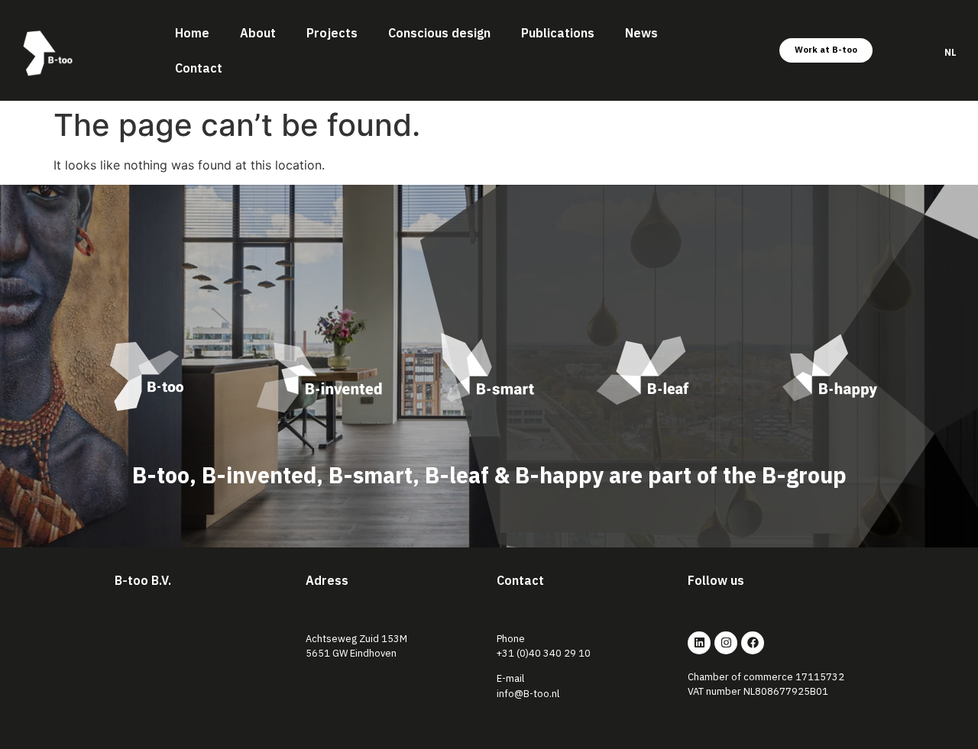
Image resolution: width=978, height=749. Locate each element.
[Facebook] (752, 642)
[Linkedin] (699, 642)
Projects (332, 32)
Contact (198, 68)
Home (192, 32)
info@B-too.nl (528, 693)
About (258, 32)
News (641, 32)
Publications (557, 32)
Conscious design (439, 32)
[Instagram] (725, 642)
